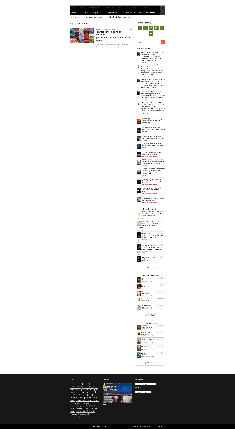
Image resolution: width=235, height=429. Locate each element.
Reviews (119, 8)
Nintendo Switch (81, 400)
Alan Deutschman (146, 334)
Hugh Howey (145, 286)
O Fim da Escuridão (147, 299)
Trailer (72, 411)
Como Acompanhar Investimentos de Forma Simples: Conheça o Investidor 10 (107, 17)
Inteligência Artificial (76, 395)
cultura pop (91, 387)
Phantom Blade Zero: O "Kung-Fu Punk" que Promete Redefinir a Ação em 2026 (153, 129)
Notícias (145, 8)
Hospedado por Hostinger (100, 426)
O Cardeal (144, 326)
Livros (81, 397)
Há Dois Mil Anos (146, 306)
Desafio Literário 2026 (147, 13)
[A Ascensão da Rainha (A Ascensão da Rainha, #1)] (139, 343)
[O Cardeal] (139, 329)
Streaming (79, 408)
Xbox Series (74, 414)
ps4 (81, 406)
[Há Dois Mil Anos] (139, 309)
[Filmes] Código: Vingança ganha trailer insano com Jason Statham (153, 137)
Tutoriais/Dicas (132, 8)
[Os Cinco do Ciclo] (139, 282)
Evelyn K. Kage (141, 240)
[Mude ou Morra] (139, 335)
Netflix (72, 400)
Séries (86, 408)
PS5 (86, 406)
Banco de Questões (128, 13)
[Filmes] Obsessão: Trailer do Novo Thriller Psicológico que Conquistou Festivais (153, 180)
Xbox (84, 411)
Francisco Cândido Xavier (147, 307)
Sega (95, 406)
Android (73, 384)
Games (82, 8)
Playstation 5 (74, 406)
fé (96, 389)
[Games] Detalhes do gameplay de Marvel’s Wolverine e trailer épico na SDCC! (153, 145)
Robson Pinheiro (145, 300)
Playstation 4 (86, 403)
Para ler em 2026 (150, 323)
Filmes (92, 389)
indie (93, 392)
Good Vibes (109, 8)
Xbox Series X (84, 414)
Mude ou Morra (145, 332)
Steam (72, 408)
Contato (75, 13)
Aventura (86, 384)
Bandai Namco (75, 387)
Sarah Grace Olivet (142, 229)
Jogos (90, 395)
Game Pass (74, 392)
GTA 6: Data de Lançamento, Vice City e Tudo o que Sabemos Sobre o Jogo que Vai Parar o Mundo (153, 161)
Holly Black (144, 348)
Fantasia (85, 389)
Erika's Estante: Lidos (150, 209)
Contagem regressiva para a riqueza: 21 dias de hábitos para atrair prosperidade (151, 213)
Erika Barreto (99, 29)
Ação (92, 384)
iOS (85, 395)
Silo (142, 285)
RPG (90, 406)
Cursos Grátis (111, 13)
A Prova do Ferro (146, 346)
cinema (83, 387)
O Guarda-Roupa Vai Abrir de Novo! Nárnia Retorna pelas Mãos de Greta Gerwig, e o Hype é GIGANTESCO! (153, 171)
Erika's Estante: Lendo (150, 275)
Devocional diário (76, 389)
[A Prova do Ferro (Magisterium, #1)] (139, 350)
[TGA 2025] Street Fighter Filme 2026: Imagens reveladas (152, 153)
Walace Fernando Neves (147, 327)
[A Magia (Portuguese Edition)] (139, 296)
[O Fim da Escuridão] (139, 301)
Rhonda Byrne (141, 217)
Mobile (95, 397)
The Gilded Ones (146, 353)
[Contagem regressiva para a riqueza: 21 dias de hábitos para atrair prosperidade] (139, 216)
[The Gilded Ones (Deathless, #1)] (139, 357)
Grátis (87, 392)
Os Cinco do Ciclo (146, 278)
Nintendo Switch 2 (93, 400)
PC (71, 403)
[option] (123, 17)
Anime (79, 384)
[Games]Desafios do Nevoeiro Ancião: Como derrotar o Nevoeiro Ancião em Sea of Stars (152, 54)
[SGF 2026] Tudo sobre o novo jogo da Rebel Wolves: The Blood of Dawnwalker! (153, 120)
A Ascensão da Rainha (147, 339)
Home (74, 8)
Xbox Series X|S (75, 417)
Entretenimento (94, 8)
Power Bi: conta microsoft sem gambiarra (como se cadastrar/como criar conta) (151, 93)
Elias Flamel (144, 279)
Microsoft (88, 397)
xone (83, 417)
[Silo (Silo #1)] (139, 288)
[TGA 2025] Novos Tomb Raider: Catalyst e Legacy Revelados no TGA (152, 189)
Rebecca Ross (145, 341)
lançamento (74, 397)
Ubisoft (79, 411)
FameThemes (161, 426)
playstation (78, 403)
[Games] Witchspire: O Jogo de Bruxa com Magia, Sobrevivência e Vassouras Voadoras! (153, 198)
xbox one (91, 411)
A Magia (143, 292)
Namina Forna (145, 354)
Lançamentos (97, 13)
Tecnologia (94, 408)
